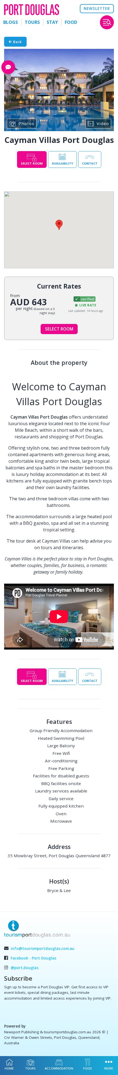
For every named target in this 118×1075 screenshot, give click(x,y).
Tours (32, 22)
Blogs (10, 22)
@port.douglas (24, 967)
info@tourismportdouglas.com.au (42, 948)
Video (103, 123)
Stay (52, 22)
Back (17, 41)
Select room (32, 163)
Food (71, 22)
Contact (89, 163)
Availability (62, 163)
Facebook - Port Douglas (33, 958)
